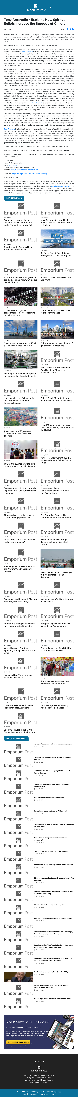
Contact (52, 1094)
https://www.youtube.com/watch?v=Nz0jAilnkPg (29, 174)
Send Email (13, 165)
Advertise (44, 1094)
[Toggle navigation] (50, 7)
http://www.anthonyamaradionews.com (24, 170)
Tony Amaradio (27, 52)
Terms (24, 1094)
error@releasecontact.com (60, 186)
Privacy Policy (34, 1094)
